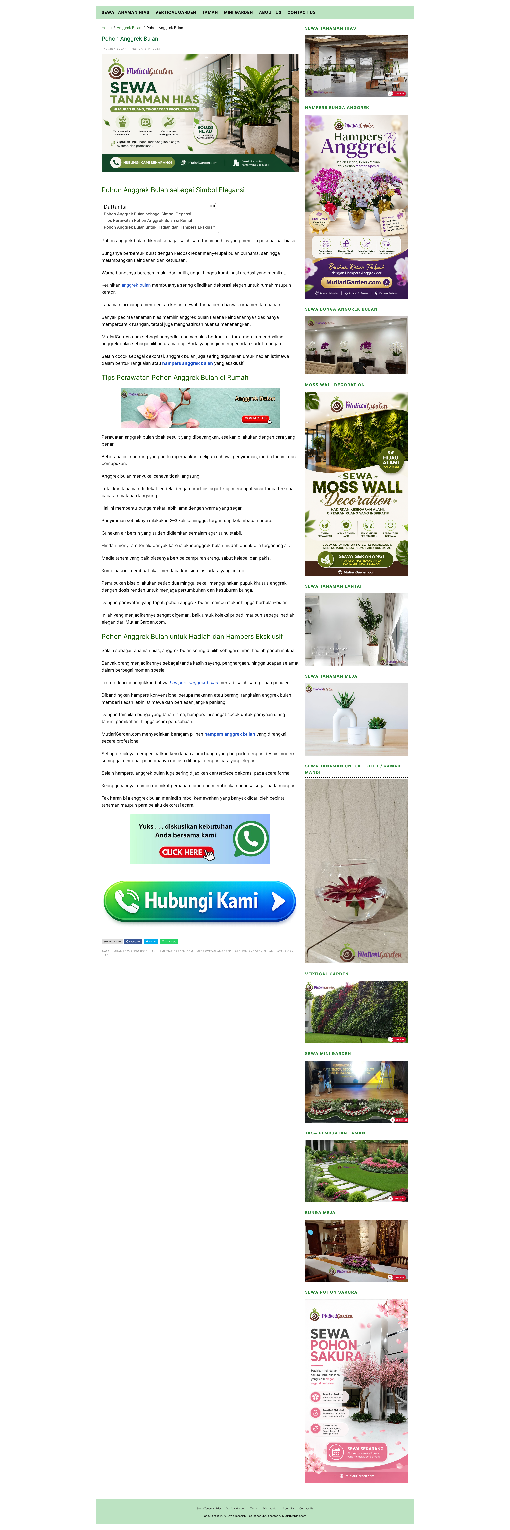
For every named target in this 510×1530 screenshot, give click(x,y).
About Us (270, 12)
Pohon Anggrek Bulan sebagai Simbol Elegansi (147, 214)
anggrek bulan (136, 285)
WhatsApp (170, 941)
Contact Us (301, 12)
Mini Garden (238, 12)
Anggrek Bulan (129, 28)
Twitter (152, 941)
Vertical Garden (175, 12)
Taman (210, 12)
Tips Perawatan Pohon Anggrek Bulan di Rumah (148, 220)
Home (107, 28)
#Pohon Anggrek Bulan (254, 951)
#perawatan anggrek (214, 951)
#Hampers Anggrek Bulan (135, 951)
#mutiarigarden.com (176, 951)
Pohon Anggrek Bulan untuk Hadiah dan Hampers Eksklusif (159, 227)
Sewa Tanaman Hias (125, 12)
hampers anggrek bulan (187, 363)
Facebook (134, 941)
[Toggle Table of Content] (210, 206)
